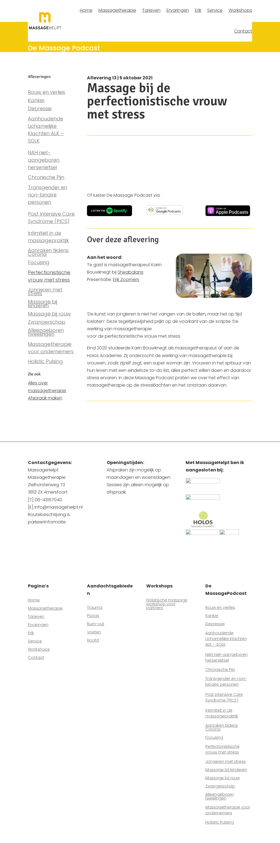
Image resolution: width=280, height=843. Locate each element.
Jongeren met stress (45, 292)
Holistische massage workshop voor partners (166, 604)
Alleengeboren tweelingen (46, 332)
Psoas (93, 616)
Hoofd (93, 640)
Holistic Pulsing (45, 362)
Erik (198, 10)
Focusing (38, 263)
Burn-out (95, 624)
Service (215, 10)
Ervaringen (178, 10)
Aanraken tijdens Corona (48, 252)
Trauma (94, 608)
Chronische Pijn (46, 178)
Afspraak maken (45, 398)
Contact (243, 31)
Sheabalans (130, 272)
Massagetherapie (117, 10)
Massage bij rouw (49, 314)
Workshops (240, 10)
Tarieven (151, 10)
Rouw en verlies (46, 92)
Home (86, 10)
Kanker (36, 101)
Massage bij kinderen (42, 304)
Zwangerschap (46, 322)
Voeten (94, 632)
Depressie (40, 109)
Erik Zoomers (126, 279)
